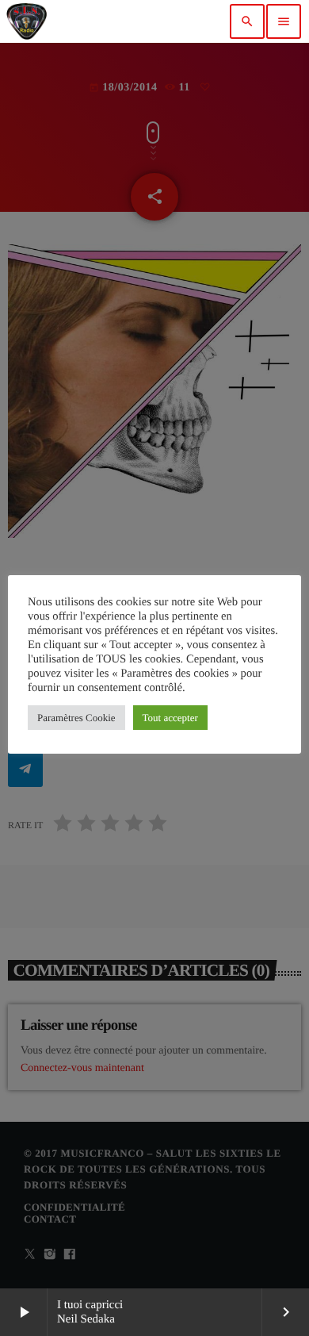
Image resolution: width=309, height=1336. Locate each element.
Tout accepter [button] (170, 718)
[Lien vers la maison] (26, 21)
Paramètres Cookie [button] (76, 718)
